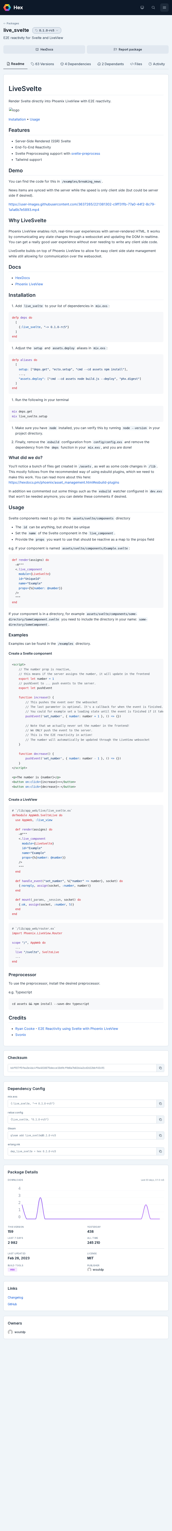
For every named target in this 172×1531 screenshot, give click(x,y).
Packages (13, 23)
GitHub (12, 1304)
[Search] (153, 7)
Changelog (15, 1297)
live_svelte (16, 30)
